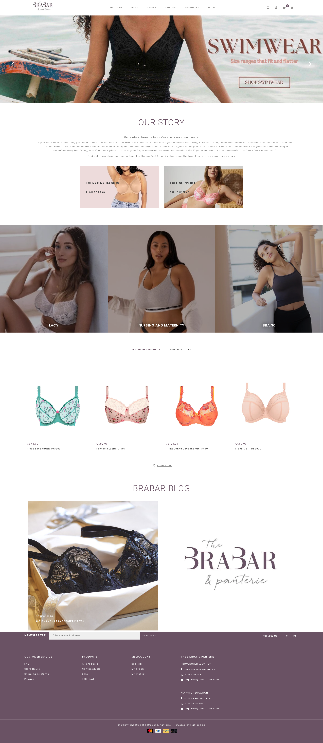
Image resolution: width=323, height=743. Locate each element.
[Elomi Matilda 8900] (265, 400)
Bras (134, 7)
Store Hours (32, 668)
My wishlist (139, 674)
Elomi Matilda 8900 (248, 448)
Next (310, 64)
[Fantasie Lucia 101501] (126, 400)
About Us (116, 7)
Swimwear (192, 7)
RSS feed (88, 679)
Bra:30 (151, 7)
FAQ (27, 663)
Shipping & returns (36, 674)
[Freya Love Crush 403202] (57, 400)
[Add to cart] (30, 454)
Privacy (29, 679)
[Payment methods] (150, 730)
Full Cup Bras (180, 192)
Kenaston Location (194, 692)
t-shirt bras (95, 192)
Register (137, 663)
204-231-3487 (193, 674)
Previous (12, 64)
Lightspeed (197, 725)
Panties (170, 7)
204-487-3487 (193, 703)
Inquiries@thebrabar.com (202, 679)
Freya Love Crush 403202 (44, 448)
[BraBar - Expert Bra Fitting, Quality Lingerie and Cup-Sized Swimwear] (44, 5)
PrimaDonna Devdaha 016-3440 (187, 448)
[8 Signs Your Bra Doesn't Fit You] (93, 565)
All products (90, 663)
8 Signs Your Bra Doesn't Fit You (60, 621)
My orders (138, 668)
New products (91, 668)
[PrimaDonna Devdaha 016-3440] (196, 400)
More (212, 7)
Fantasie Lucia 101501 (110, 448)
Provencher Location (196, 663)
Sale (85, 674)
